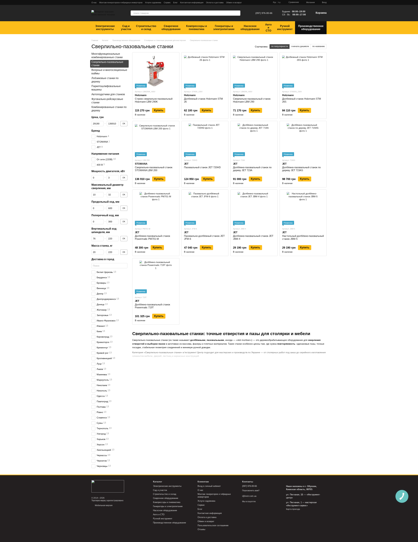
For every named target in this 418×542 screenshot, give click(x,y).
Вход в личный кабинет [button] (209, 486)
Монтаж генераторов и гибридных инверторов (120, 2)
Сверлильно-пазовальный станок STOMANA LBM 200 (153, 169)
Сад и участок (126, 27)
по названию (318, 46)
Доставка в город (102, 259)
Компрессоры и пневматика (196, 27)
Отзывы (201, 529)
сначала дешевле (300, 46)
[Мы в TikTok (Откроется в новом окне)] (268, 2)
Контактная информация (191, 2)
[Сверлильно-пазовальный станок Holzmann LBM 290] (254, 71)
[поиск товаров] (237, 13)
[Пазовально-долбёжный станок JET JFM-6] (205, 208)
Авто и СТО (268, 27)
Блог (175, 2)
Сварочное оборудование (171, 27)
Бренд (95, 130)
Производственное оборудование (310, 27)
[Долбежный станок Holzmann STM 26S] (303, 71)
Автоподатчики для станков (108, 94)
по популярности (279, 46)
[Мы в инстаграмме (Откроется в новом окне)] (260, 2)
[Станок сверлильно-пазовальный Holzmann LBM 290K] (156, 71)
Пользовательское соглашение (213, 525)
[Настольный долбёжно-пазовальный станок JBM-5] (303, 208)
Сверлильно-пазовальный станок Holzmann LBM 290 (252, 100)
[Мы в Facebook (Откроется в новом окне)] (256, 2)
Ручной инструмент (285, 27)
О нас (94, 2)
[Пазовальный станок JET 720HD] (205, 139)
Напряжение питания (105, 153)
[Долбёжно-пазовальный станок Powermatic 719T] (156, 277)
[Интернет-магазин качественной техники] (107, 486)
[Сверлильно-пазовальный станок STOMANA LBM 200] (156, 139)
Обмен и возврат (234, 2)
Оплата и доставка (215, 2)
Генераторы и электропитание (223, 27)
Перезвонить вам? (250, 490)
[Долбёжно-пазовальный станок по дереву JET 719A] (254, 139)
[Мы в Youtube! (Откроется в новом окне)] (264, 2)
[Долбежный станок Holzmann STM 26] (205, 71)
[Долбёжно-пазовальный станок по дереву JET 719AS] (303, 139)
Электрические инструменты (105, 27)
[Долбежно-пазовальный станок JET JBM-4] (254, 208)
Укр (279, 2)
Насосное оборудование (250, 27)
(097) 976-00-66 (263, 13)
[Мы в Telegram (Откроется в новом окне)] (252, 2)
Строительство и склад (146, 27)
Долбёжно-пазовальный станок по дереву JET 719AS (301, 169)
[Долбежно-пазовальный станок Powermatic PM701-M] (156, 208)
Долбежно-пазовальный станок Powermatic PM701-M (152, 237)
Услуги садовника (153, 2)
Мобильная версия (103, 505)
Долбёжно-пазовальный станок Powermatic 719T (152, 306)
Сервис (167, 2)
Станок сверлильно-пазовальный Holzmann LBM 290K (153, 100)
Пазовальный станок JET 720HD (202, 167)
